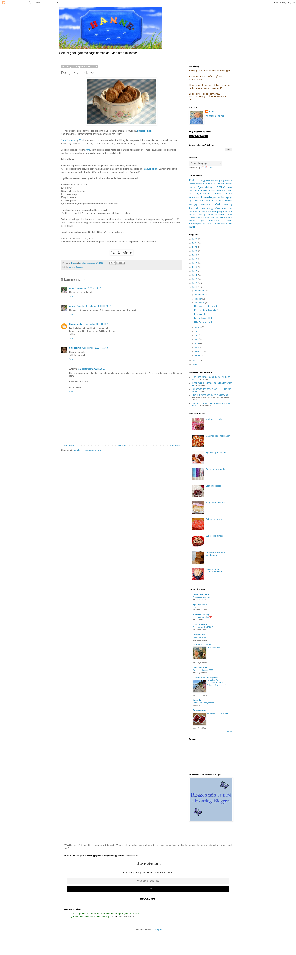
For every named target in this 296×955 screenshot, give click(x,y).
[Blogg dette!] (114, 263)
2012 (195, 283)
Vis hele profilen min (214, 116)
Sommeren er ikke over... (217, 713)
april (197, 343)
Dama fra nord (200, 624)
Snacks (192, 215)
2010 (195, 360)
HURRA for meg (213, 647)
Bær (215, 184)
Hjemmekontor (204, 193)
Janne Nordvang (201, 614)
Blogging (79, 267)
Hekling (204, 190)
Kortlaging (193, 205)
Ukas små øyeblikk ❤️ (202, 617)
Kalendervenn (211, 200)
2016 (195, 267)
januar (198, 355)
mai (197, 339)
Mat (217, 204)
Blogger (158, 930)
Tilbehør (210, 218)
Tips (201, 220)
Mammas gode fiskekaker (218, 436)
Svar (71, 296)
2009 (195, 364)
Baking (72, 267)
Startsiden (122, 445)
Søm (198, 217)
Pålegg (210, 209)
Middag (228, 204)
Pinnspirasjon (200, 314)
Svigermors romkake (215, 502)
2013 (195, 279)
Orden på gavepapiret (216, 469)
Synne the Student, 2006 (203, 670)
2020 (195, 251)
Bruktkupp (200, 184)
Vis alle (229, 732)
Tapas (203, 218)
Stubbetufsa (75, 348)
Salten (197, 211)
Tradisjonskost (215, 221)
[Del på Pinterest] (123, 263)
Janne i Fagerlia (77, 306)
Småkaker (227, 211)
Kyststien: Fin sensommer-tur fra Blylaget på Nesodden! (216, 682)
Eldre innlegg (175, 445)
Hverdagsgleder (213, 197)
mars (197, 347)
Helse (212, 190)
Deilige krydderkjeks (203, 318)
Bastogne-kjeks (145, 131)
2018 (195, 259)
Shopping (217, 211)
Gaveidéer (194, 190)
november (200, 295)
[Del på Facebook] (120, 263)
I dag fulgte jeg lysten (201, 637)
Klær (221, 200)
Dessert (228, 184)
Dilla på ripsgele (213, 486)
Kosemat (206, 204)
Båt (212, 184)
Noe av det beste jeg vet (205, 306)
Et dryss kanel (200, 667)
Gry (81, 140)
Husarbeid (194, 197)
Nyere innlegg (68, 445)
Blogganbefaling (207, 181)
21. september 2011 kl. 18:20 (91, 369)
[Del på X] (117, 263)
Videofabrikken (220, 224)
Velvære (207, 224)
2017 (195, 263)
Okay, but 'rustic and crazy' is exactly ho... (211, 395)
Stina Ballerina (68, 140)
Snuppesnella (75, 324)
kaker (192, 226)
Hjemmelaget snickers (216, 452)
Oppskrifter (197, 208)
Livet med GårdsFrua (203, 644)
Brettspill (228, 181)
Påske (217, 208)
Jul (201, 200)
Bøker (221, 183)
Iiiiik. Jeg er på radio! (203, 322)
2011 (195, 287)
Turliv (229, 220)
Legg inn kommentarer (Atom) (87, 450)
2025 (195, 243)
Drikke (192, 187)
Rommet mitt (199, 635)
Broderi (192, 184)
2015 (195, 271)
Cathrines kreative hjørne (205, 677)
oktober (198, 299)
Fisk (230, 187)
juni (197, 335)
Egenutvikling (204, 187)
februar (198, 351)
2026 (195, 239)
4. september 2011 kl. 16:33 (95, 348)
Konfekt (228, 200)
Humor (228, 193)
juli (196, 331)
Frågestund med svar (202, 597)
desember (200, 291)
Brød (208, 184)
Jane (87, 150)
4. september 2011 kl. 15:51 (98, 306)
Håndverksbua (150, 169)
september (200, 303)
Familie (219, 187)
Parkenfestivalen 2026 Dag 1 (205, 627)
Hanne (212, 111)
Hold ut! (196, 607)
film (230, 224)
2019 (195, 255)
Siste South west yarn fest (203, 703)
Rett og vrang (199, 710)
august (198, 327)
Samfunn (206, 211)
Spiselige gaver (205, 215)
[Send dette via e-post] (110, 263)
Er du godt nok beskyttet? (206, 310)
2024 (195, 247)
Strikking (220, 214)
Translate (212, 167)
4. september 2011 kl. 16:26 (96, 324)
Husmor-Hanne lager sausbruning (215, 553)
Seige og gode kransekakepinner (214, 570)
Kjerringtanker (200, 604)
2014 (195, 275)
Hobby (217, 193)
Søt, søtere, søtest (214, 519)
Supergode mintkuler (215, 536)
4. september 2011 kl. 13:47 (88, 288)
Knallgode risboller (214, 419)
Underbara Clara (201, 594)
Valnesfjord (195, 223)
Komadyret (198, 700)
